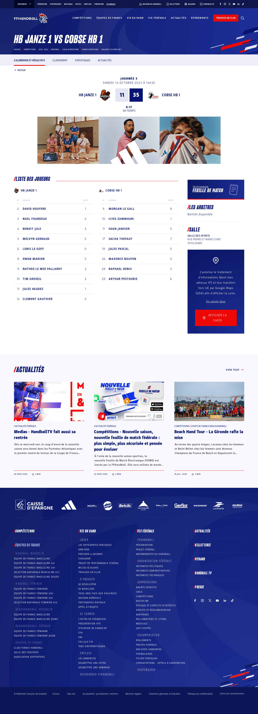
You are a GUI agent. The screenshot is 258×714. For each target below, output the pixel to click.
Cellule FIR (85, 641)
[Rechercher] (242, 18)
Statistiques (82, 60)
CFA (80, 632)
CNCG (139, 592)
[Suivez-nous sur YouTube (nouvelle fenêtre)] (234, 4)
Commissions (147, 582)
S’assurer (84, 558)
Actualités (178, 17)
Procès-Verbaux (146, 645)
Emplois (87, 4)
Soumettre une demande (94, 667)
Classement (60, 60)
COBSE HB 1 (171, 95)
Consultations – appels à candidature (160, 663)
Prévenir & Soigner (90, 554)
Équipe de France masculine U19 (34, 567)
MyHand (200, 559)
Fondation (99, 4)
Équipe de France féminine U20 (33, 593)
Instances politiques (149, 566)
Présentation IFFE (89, 623)
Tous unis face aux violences (97, 593)
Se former (87, 614)
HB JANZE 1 (87, 95)
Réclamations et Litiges (151, 619)
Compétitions (82, 17)
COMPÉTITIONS (144, 596)
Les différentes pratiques (95, 545)
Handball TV (203, 573)
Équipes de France (109, 17)
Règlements (143, 640)
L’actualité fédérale (25, 426)
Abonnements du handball (153, 554)
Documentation (149, 635)
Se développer (87, 584)
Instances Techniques (150, 575)
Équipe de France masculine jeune (36, 619)
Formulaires (144, 654)
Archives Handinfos (149, 649)
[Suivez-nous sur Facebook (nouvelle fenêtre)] (220, 4)
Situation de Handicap (92, 628)
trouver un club (226, 17)
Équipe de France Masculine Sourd (36, 576)
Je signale (111, 4)
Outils (78, 4)
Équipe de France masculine (32, 558)
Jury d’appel (143, 628)
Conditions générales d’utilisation (164, 694)
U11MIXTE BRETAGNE (90, 49)
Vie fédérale (157, 17)
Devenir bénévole (89, 598)
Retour (21, 70)
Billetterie (203, 545)
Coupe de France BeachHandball (209, 426)
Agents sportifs (146, 587)
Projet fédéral (145, 549)
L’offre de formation (92, 619)
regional (55, 49)
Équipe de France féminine (31, 589)
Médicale (142, 623)
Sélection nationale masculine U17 (37, 572)
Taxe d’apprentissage (91, 646)
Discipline (142, 601)
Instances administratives (153, 570)
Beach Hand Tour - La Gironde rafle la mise (208, 434)
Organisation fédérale (155, 561)
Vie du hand (135, 17)
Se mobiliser (86, 589)
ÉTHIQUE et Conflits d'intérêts (156, 605)
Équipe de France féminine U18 (33, 598)
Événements (200, 17)
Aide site (71, 694)
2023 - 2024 (43, 49)
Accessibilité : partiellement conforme (100, 694)
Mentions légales (133, 694)
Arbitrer (84, 549)
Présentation (144, 545)
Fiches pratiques (147, 658)
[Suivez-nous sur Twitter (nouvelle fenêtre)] (229, 4)
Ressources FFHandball (97, 674)
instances (22, 4)
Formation (42, 4)
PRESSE (199, 587)
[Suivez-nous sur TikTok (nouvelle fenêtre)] (243, 4)
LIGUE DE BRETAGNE (70, 49)
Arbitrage (142, 614)
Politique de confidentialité (200, 694)
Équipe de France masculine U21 (34, 563)
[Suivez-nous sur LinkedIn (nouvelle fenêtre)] (238, 4)
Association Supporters (29, 657)
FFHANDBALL (146, 539)
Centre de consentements (232, 694)
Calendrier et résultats (29, 60)
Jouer (84, 539)
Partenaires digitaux (91, 602)
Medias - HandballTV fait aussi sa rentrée (45, 434)
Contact (56, 694)
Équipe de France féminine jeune (35, 635)
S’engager (87, 579)
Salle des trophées (26, 652)
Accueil (17, 49)
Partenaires (55, 4)
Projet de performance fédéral (98, 563)
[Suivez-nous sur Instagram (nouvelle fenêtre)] (225, 4)
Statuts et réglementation (153, 610)
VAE (80, 637)
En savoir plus (216, 301)
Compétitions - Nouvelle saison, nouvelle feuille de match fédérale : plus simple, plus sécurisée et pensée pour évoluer (128, 440)
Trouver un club (89, 572)
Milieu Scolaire (88, 567)
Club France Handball (28, 648)
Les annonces (87, 658)
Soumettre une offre (92, 663)
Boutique (68, 4)
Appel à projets (88, 607)
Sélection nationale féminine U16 (35, 602)
